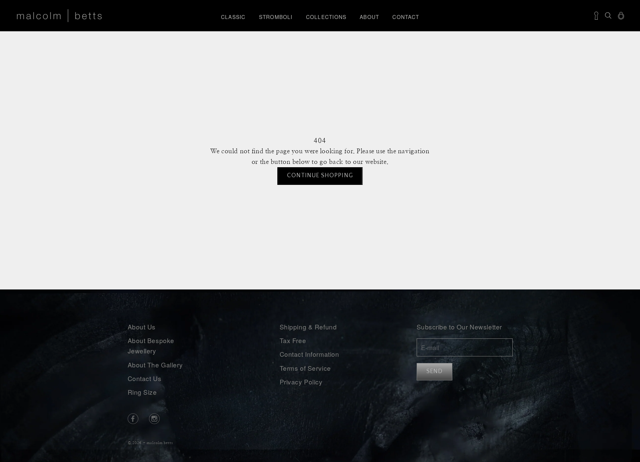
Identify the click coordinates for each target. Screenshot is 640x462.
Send (434, 371)
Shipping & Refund (308, 326)
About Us (142, 326)
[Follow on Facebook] (133, 418)
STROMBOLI (276, 16)
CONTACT (405, 16)
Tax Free (293, 340)
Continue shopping (320, 175)
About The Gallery (155, 364)
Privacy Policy (301, 381)
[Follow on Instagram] (154, 418)
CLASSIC (233, 16)
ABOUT (369, 16)
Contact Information (309, 353)
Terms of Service (305, 367)
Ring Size (142, 391)
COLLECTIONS (326, 16)
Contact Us (145, 378)
